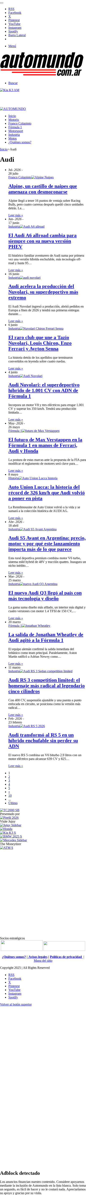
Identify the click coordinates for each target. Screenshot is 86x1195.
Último (13, 803)
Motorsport (15, 131)
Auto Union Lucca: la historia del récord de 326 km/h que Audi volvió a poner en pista (46, 492)
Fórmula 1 (15, 127)
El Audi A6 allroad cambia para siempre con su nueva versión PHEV (42, 241)
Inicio (12, 116)
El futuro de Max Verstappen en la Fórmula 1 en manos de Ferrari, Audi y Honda (45, 445)
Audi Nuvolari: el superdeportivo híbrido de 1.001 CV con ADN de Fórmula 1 (44, 390)
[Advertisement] (43, 893)
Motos (12, 138)
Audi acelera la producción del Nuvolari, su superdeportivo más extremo (43, 292)
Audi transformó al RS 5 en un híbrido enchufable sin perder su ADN (43, 740)
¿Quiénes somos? (19, 142)
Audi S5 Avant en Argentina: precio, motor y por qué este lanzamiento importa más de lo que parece (47, 543)
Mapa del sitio (43, 960)
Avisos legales (37, 957)
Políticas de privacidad (66, 957)
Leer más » (15, 215)
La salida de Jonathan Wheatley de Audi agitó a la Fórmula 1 (45, 637)
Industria (14, 134)
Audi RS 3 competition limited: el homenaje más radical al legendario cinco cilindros (46, 685)
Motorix (13, 119)
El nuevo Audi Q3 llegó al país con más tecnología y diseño (45, 595)
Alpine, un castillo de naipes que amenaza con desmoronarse (42, 188)
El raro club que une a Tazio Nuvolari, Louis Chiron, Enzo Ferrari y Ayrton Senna (40, 343)
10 (10, 795)
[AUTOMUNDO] (41, 76)
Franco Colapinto (19, 123)
